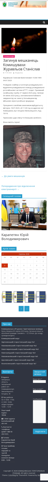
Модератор (19, 73)
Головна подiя (9, 56)
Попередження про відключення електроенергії (18, 188)
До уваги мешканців (13, 176)
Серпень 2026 (24, 254)
